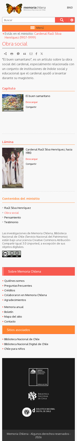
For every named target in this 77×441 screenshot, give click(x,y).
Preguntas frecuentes (18, 285)
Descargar (32, 102)
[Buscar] (62, 20)
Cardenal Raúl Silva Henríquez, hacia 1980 (49, 151)
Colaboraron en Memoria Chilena (25, 295)
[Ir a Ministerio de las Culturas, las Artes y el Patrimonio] (38, 377)
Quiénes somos (14, 280)
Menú (40, 27)
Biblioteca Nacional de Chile (22, 339)
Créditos (9, 290)
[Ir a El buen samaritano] (13, 110)
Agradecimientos (15, 300)
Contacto (10, 321)
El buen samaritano (38, 96)
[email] (31, 54)
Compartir (31, 106)
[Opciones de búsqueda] (72, 20)
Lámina (7, 142)
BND (70, 7)
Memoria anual (14, 307)
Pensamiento (12, 217)
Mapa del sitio (13, 316)
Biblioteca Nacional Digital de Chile (26, 344)
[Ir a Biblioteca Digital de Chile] (38, 412)
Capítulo (8, 88)
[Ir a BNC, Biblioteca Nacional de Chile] (38, 396)
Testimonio (11, 222)
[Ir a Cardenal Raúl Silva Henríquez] (13, 187)
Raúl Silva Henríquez (17, 208)
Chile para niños (14, 348)
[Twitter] (42, 54)
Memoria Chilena (25, 8)
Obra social (11, 212)
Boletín (8, 312)
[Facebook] (36, 54)
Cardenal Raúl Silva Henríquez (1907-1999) (33, 35)
